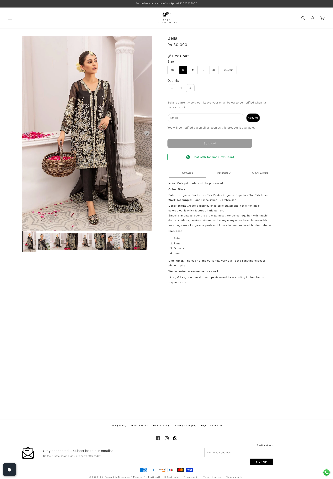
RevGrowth (154, 477)
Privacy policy (192, 477)
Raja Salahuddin (108, 477)
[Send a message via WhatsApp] (326, 472)
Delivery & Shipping (184, 425)
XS (172, 69)
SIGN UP (261, 461)
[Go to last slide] (27, 133)
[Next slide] (147, 133)
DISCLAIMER (260, 173)
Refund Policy (161, 425)
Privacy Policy (118, 425)
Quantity (173, 80)
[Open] (9, 469)
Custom (228, 69)
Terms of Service (139, 425)
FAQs (203, 425)
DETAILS (187, 173)
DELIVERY (224, 173)
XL (214, 69)
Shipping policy (235, 477)
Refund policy (172, 477)
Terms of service (212, 477)
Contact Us (216, 425)
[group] (29, 241)
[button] (6, 18)
